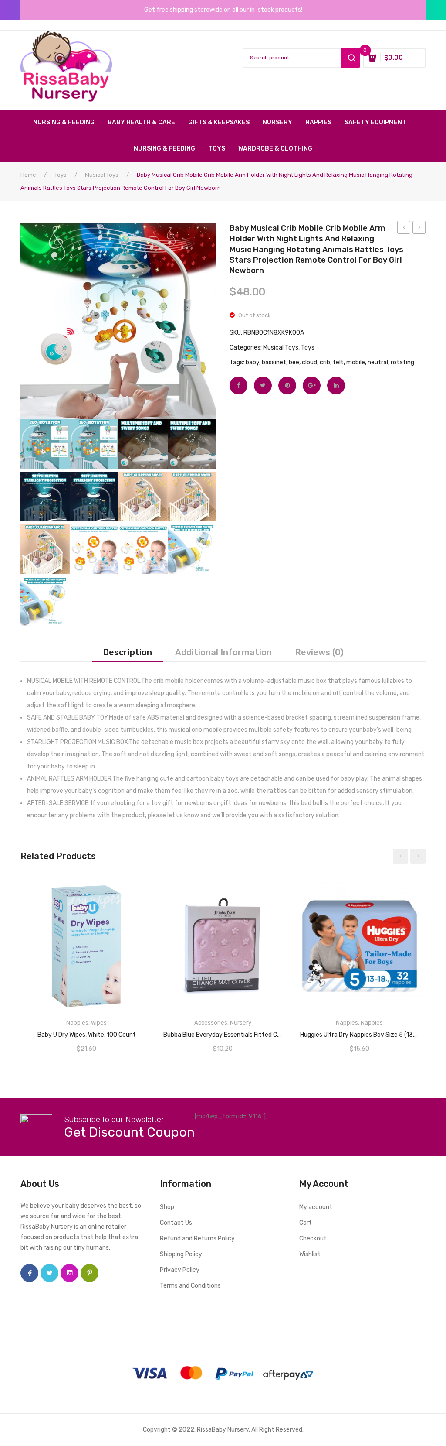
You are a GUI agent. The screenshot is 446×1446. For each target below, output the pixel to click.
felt (338, 362)
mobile (355, 362)
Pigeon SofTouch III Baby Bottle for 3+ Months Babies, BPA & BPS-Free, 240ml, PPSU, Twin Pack (404, 228)
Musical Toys (101, 174)
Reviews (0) (319, 652)
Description (127, 652)
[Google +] (312, 385)
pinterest (89, 1273)
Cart (305, 1223)
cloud (309, 362)
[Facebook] (238, 385)
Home (28, 174)
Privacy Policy (179, 1270)
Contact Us (176, 1223)
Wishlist (310, 1254)
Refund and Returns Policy (197, 1238)
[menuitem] (67, 123)
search (350, 58)
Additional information (223, 652)
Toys (60, 174)
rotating (402, 362)
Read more (86, 1032)
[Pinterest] (287, 385)
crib (325, 362)
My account (315, 1207)
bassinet (274, 362)
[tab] (127, 652)
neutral (378, 362)
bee (294, 362)
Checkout (313, 1238)
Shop (167, 1207)
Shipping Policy (181, 1254)
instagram (69, 1273)
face (29, 1273)
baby (252, 362)
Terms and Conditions (190, 1285)
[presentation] (400, 856)
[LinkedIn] (336, 385)
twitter (49, 1273)
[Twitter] (263, 385)
